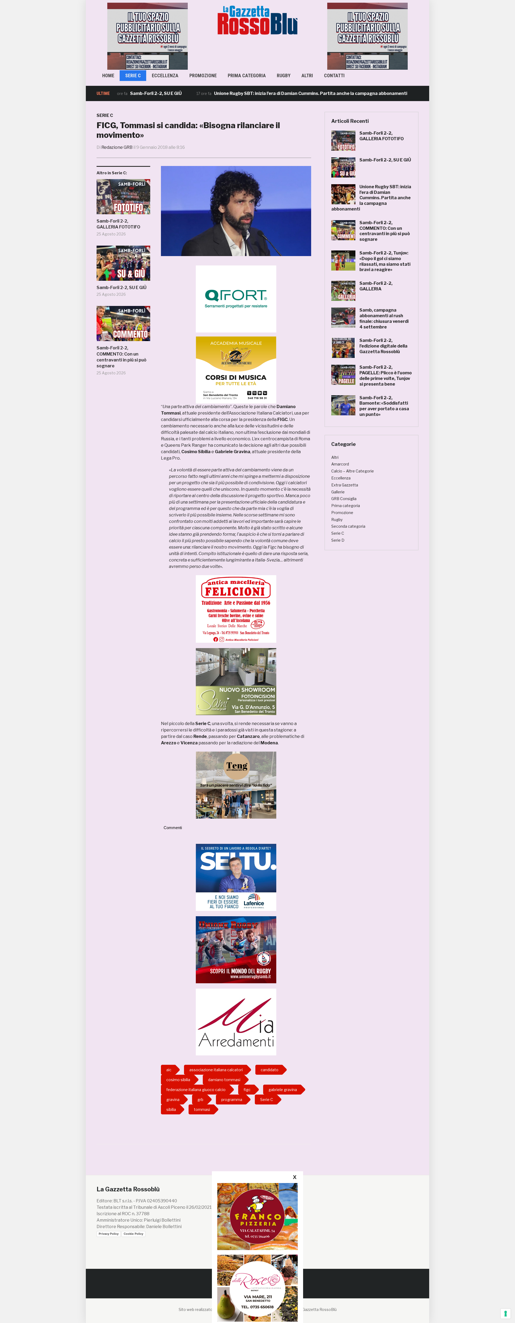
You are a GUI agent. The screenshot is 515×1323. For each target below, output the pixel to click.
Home (108, 75)
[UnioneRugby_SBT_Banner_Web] (236, 949)
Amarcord (340, 464)
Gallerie (338, 492)
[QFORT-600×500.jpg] (236, 298)
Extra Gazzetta (344, 485)
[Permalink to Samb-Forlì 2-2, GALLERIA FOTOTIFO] (123, 198)
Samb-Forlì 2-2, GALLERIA (375, 286)
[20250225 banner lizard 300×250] (236, 369)
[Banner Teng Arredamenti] (236, 784)
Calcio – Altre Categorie (352, 471)
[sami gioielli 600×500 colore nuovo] (236, 681)
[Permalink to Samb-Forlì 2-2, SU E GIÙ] (123, 265)
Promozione (203, 75)
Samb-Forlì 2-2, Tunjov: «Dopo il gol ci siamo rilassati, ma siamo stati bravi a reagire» (384, 261)
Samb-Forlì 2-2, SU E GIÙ (120, 93)
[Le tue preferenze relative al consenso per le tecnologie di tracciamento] (506, 1314)
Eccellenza (165, 75)
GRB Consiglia (343, 498)
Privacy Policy (109, 1234)
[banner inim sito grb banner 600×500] (147, 35)
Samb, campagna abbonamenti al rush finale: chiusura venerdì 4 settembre (384, 318)
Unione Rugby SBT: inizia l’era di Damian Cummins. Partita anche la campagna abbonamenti (274, 93)
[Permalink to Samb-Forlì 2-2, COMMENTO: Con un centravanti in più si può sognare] (123, 325)
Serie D (337, 540)
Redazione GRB (117, 147)
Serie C (133, 75)
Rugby (283, 75)
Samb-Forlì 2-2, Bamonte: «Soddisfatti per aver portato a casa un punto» (384, 406)
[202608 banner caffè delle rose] (257, 1288)
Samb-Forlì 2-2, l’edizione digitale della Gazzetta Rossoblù (383, 346)
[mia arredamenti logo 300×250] (236, 1021)
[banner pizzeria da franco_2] (257, 1216)
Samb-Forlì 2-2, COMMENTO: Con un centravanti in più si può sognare (121, 356)
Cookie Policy (133, 1234)
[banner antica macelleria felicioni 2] (236, 608)
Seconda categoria (348, 526)
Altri (307, 75)
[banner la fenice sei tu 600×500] (236, 876)
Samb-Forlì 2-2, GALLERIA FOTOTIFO (118, 224)
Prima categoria (247, 75)
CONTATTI (334, 75)
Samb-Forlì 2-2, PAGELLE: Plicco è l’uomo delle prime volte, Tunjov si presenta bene (385, 375)
